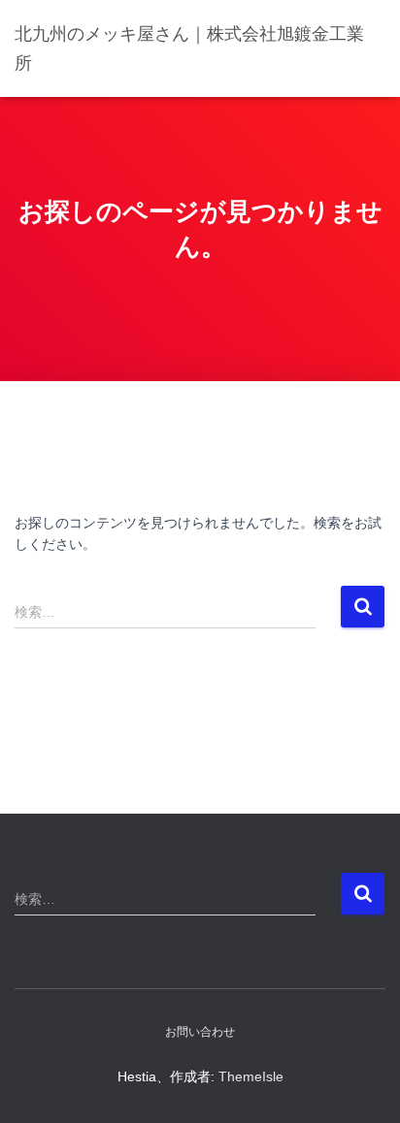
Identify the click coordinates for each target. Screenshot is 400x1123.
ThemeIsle (250, 1076)
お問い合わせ (200, 1032)
